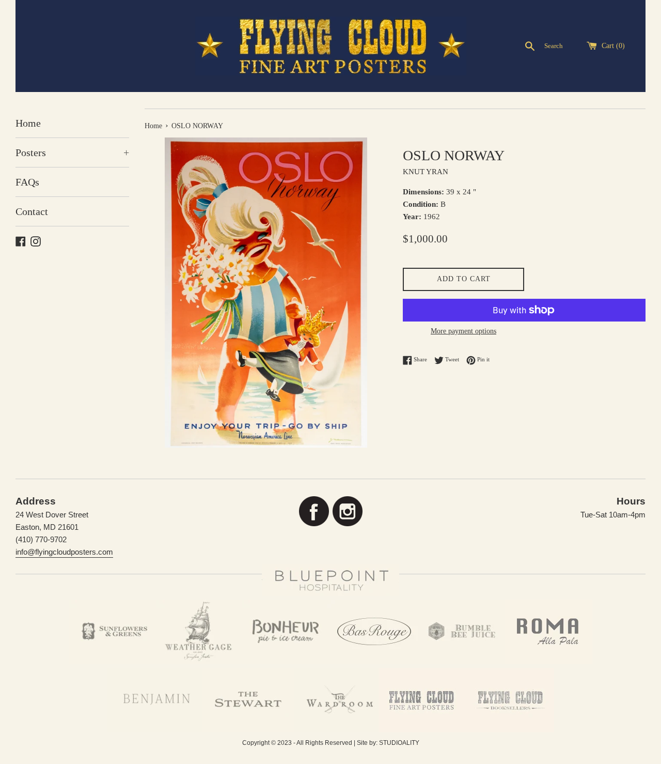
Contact (31, 211)
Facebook (313, 511)
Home (28, 123)
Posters (72, 152)
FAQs (27, 182)
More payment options (463, 331)
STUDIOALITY (399, 742)
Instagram (347, 511)
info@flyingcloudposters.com (64, 551)
